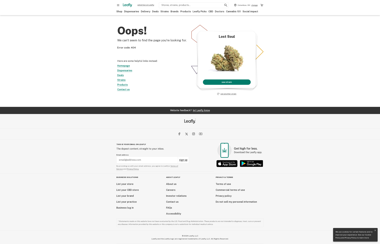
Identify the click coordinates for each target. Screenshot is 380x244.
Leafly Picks (200, 11)
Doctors (219, 11)
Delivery (145, 11)
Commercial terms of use (230, 190)
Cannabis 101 (233, 11)
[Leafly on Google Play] (251, 163)
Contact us (123, 89)
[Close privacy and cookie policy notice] (375, 230)
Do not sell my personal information (236, 201)
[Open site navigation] (118, 5)
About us (171, 184)
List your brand (125, 195)
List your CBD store (127, 190)
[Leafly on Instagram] (193, 134)
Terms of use (223, 184)
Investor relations (176, 195)
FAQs (169, 207)
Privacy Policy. (133, 169)
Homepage (123, 65)
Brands (175, 11)
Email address (122, 155)
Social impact (250, 11)
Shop (119, 11)
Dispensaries (131, 11)
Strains (164, 11)
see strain (227, 82)
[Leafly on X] (186, 134)
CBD (210, 11)
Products (185, 11)
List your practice (126, 201)
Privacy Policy (351, 238)
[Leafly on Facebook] (179, 133)
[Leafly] (127, 5)
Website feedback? (190, 110)
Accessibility (173, 213)
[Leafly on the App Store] (227, 163)
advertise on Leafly (145, 5)
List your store (124, 184)
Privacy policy (224, 195)
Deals (155, 11)
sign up (183, 159)
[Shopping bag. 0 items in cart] (262, 5)
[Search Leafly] (226, 5)
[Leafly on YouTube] (200, 134)
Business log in (125, 207)
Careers (170, 190)
